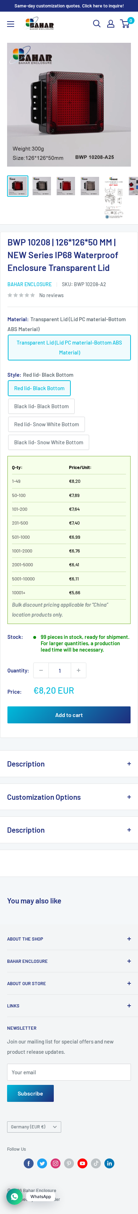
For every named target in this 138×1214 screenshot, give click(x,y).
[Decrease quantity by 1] (41, 670)
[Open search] (97, 24)
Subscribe (30, 1093)
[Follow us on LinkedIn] (109, 1163)
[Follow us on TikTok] (96, 1163)
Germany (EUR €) (28, 1126)
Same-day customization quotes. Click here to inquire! (69, 5)
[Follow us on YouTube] (82, 1163)
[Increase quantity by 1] (78, 670)
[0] (125, 23)
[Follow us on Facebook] (29, 1163)
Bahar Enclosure (29, 284)
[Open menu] (10, 24)
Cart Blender (47, 1199)
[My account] (110, 24)
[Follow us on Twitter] (42, 1163)
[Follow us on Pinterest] (69, 1163)
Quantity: (18, 670)
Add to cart (69, 714)
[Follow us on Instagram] (56, 1163)
